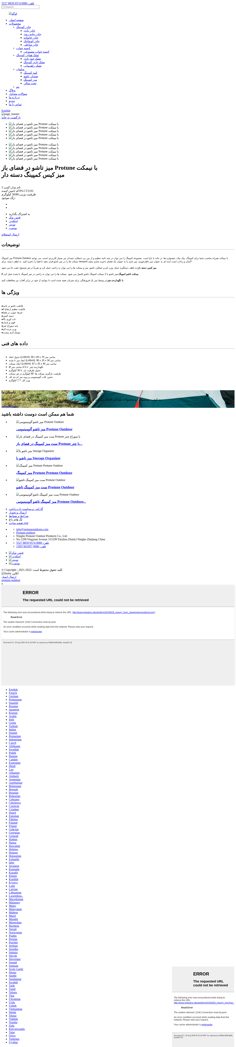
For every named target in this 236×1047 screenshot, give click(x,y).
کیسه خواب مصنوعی (36, 51)
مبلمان (20, 69)
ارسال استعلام (10, 234)
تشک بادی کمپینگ (34, 62)
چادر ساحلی (31, 44)
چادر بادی (29, 30)
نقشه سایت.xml (18, 523)
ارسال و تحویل (18, 512)
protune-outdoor (10, 580)
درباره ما (14, 97)
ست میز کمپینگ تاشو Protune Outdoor (45, 487)
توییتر (12, 224)
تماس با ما (15, 104)
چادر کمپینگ (23, 27)
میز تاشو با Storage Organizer (38, 458)
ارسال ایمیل (8, 576)
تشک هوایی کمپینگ (27, 55)
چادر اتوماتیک (32, 41)
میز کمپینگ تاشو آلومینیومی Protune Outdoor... (51, 502)
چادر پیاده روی (32, 34)
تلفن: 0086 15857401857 (31, 546)
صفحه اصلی (16, 20)
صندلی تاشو (31, 76)
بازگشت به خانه (11, 117)
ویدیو (12, 100)
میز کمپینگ (30, 79)
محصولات (15, 23)
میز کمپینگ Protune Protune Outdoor (44, 473)
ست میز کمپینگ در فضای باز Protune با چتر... (49, 444)
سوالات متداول (18, 93)
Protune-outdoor (25, 532)
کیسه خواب (23, 48)
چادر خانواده (31, 37)
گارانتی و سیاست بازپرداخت (26, 509)
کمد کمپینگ (30, 72)
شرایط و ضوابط (18, 516)
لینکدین (13, 221)
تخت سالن (30, 83)
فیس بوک (14, 217)
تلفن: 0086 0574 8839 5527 (17, 3)
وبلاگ (12, 90)
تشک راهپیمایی (32, 65)
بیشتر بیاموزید (9, 406)
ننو (17, 86)
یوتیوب (13, 228)
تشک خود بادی (32, 58)
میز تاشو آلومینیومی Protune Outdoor (44, 429)
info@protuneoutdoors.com (32, 529)
